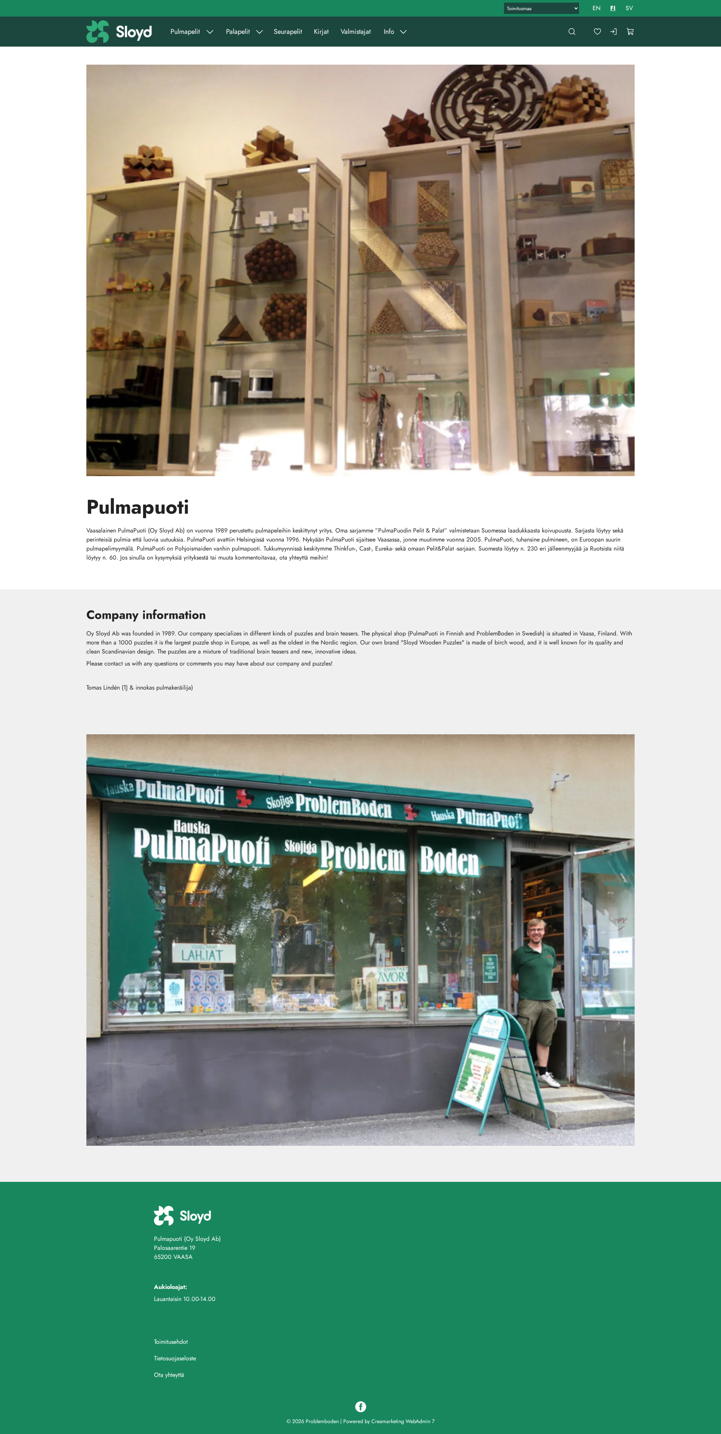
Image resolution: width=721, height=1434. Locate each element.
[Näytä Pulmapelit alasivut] (210, 32)
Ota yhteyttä (169, 1374)
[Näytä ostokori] (630, 32)
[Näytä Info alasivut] (403, 32)
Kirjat (321, 31)
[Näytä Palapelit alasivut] (259, 32)
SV (629, 8)
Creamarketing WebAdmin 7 (402, 1421)
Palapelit (238, 31)
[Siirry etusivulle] (120, 32)
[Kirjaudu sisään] (614, 32)
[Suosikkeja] (597, 32)
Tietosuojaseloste (175, 1358)
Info (389, 31)
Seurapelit (288, 31)
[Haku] (572, 32)
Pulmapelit (185, 31)
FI (612, 8)
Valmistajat (356, 31)
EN (596, 8)
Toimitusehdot (171, 1341)
